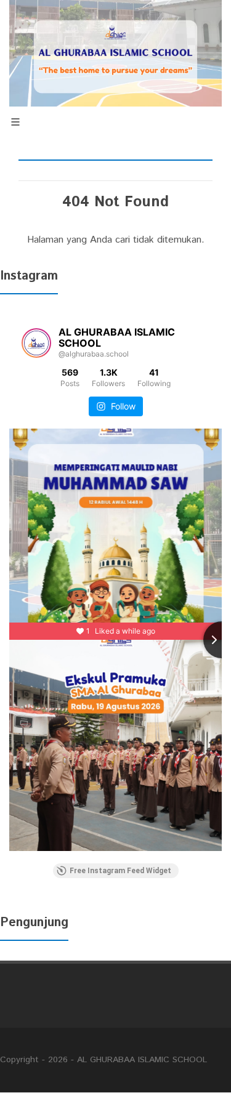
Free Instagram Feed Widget (120, 870)
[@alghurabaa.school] (36, 343)
